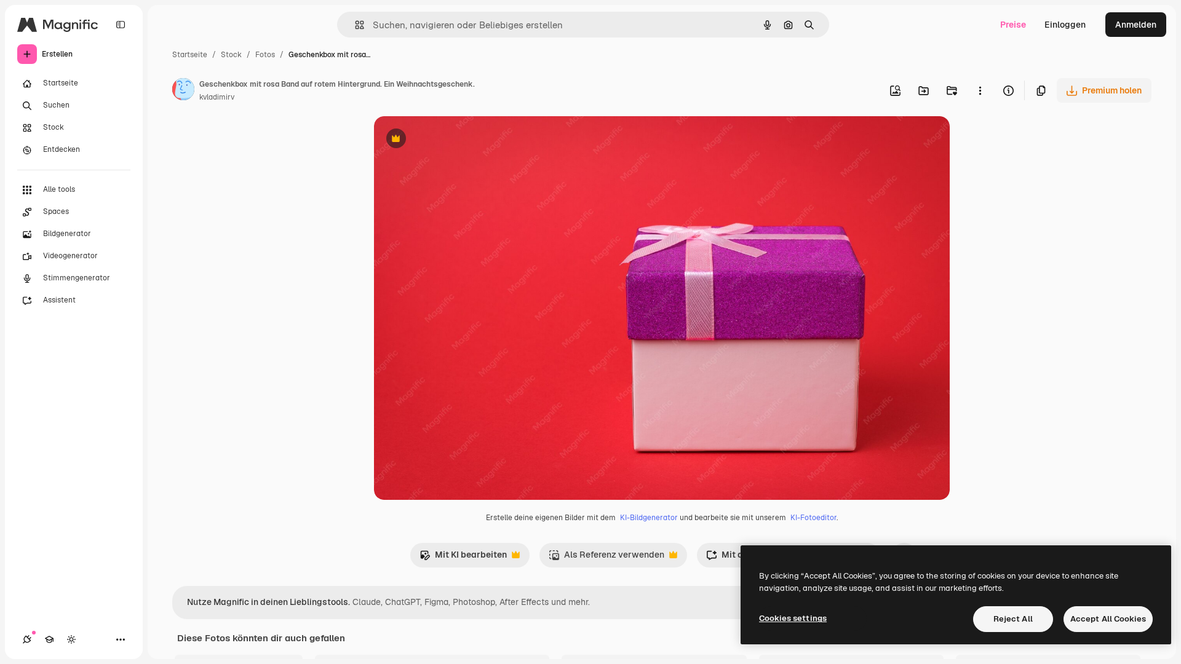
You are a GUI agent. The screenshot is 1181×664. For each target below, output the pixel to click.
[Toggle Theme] (71, 639)
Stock (231, 55)
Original (452, 140)
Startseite (189, 55)
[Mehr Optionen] (980, 90)
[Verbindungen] (27, 639)
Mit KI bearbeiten (463, 558)
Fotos (265, 55)
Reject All (1013, 619)
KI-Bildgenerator (649, 518)
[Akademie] (49, 639)
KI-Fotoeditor (813, 518)
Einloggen (1065, 24)
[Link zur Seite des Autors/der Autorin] (183, 91)
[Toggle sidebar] (120, 24)
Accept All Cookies (1108, 619)
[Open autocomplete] (355, 25)
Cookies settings (793, 618)
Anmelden (1135, 24)
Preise (1013, 24)
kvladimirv (216, 97)
